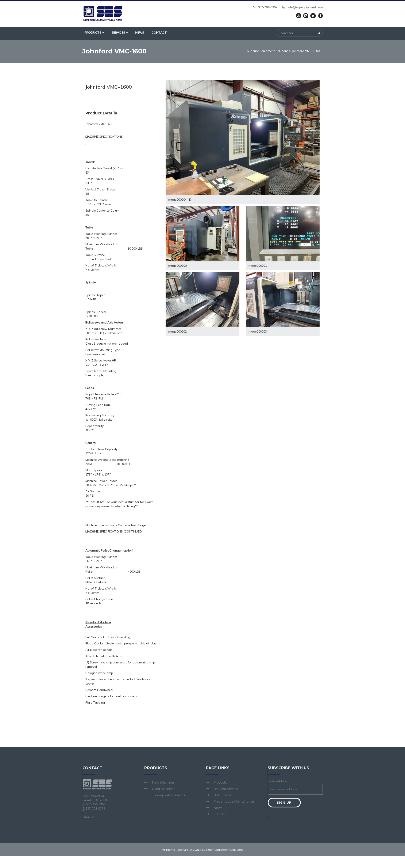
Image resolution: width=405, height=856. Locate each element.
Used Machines (163, 789)
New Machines (163, 782)
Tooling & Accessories (168, 795)
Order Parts (222, 795)
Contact (159, 32)
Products (93, 32)
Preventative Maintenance (233, 801)
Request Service (225, 789)
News (139, 32)
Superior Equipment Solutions (267, 51)
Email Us (88, 817)
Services (118, 32)
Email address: (278, 781)
